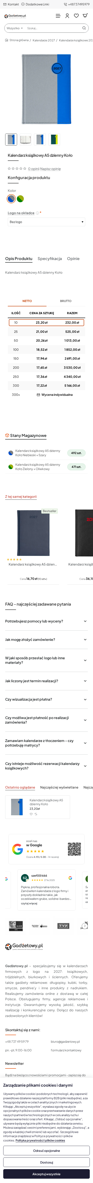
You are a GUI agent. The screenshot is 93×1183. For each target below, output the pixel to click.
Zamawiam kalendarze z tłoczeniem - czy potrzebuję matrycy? (39, 742)
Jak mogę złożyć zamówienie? (30, 639)
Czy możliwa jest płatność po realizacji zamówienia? (37, 719)
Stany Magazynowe (28, 435)
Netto (27, 301)
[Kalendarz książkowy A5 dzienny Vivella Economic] (33, 533)
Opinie (73, 258)
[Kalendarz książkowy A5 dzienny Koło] (17, 807)
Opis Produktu (18, 258)
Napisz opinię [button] (50, 168)
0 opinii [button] (33, 168)
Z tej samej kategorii (21, 496)
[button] (10, 555)
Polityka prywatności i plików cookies (40, 1140)
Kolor (12, 190)
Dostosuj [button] (46, 1162)
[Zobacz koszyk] (85, 16)
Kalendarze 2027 (44, 40)
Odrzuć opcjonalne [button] (46, 1150)
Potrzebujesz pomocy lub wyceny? (34, 621)
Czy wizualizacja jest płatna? (28, 699)
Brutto (65, 301)
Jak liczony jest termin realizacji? (31, 681)
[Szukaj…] (84, 28)
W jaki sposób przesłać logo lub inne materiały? (35, 660)
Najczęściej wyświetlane (59, 787)
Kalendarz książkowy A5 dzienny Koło (46, 802)
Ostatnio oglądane (20, 787)
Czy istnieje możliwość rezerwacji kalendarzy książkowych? (42, 765)
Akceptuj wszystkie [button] (46, 1174)
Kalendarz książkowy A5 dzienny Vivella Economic (33, 564)
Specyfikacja (50, 258)
